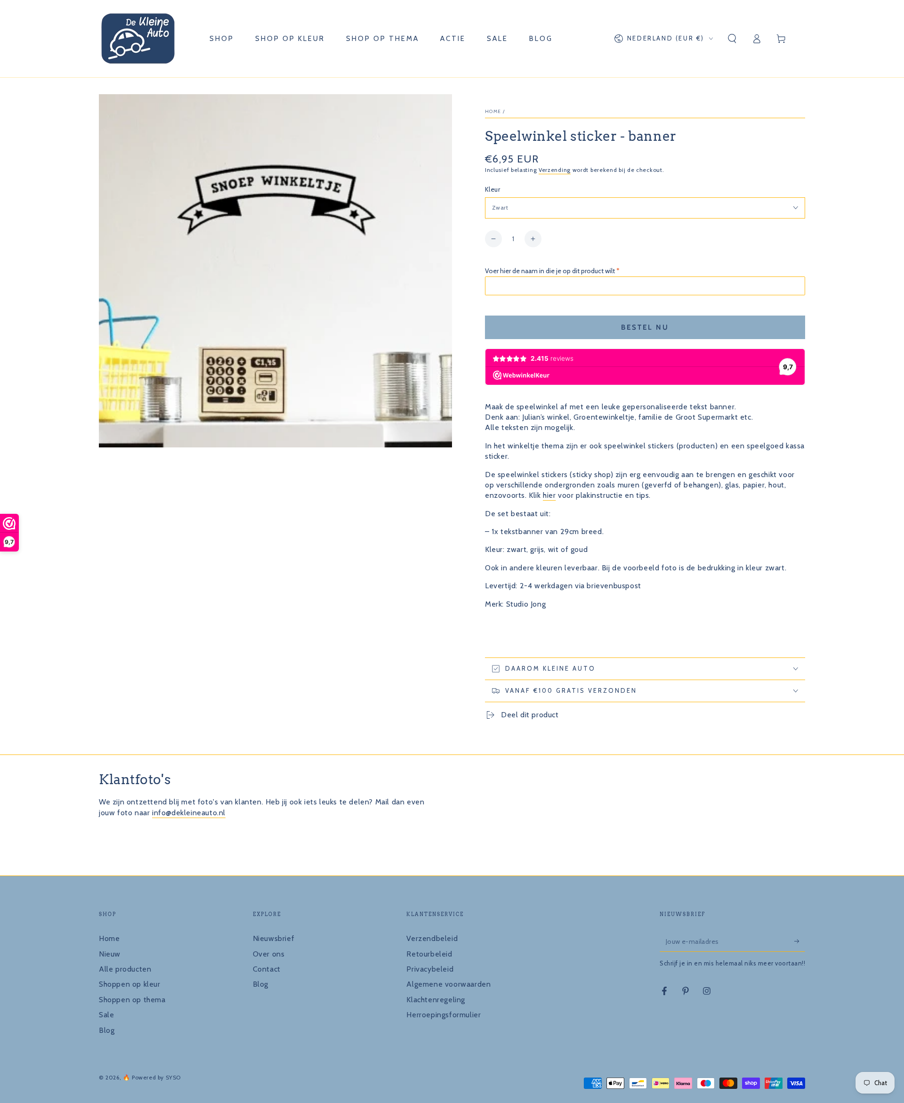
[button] (732, 38)
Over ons (269, 953)
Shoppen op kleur (130, 984)
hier (549, 495)
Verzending (555, 169)
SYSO (173, 1077)
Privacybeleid (429, 969)
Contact (267, 969)
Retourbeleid (429, 953)
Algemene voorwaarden (448, 984)
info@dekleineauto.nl (189, 812)
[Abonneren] (799, 941)
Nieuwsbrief (274, 938)
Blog (106, 1030)
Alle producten (125, 969)
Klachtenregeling (435, 999)
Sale (106, 1014)
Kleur (492, 189)
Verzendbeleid (432, 938)
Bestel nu (645, 327)
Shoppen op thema (132, 999)
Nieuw (110, 953)
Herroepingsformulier (443, 1014)
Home (493, 111)
